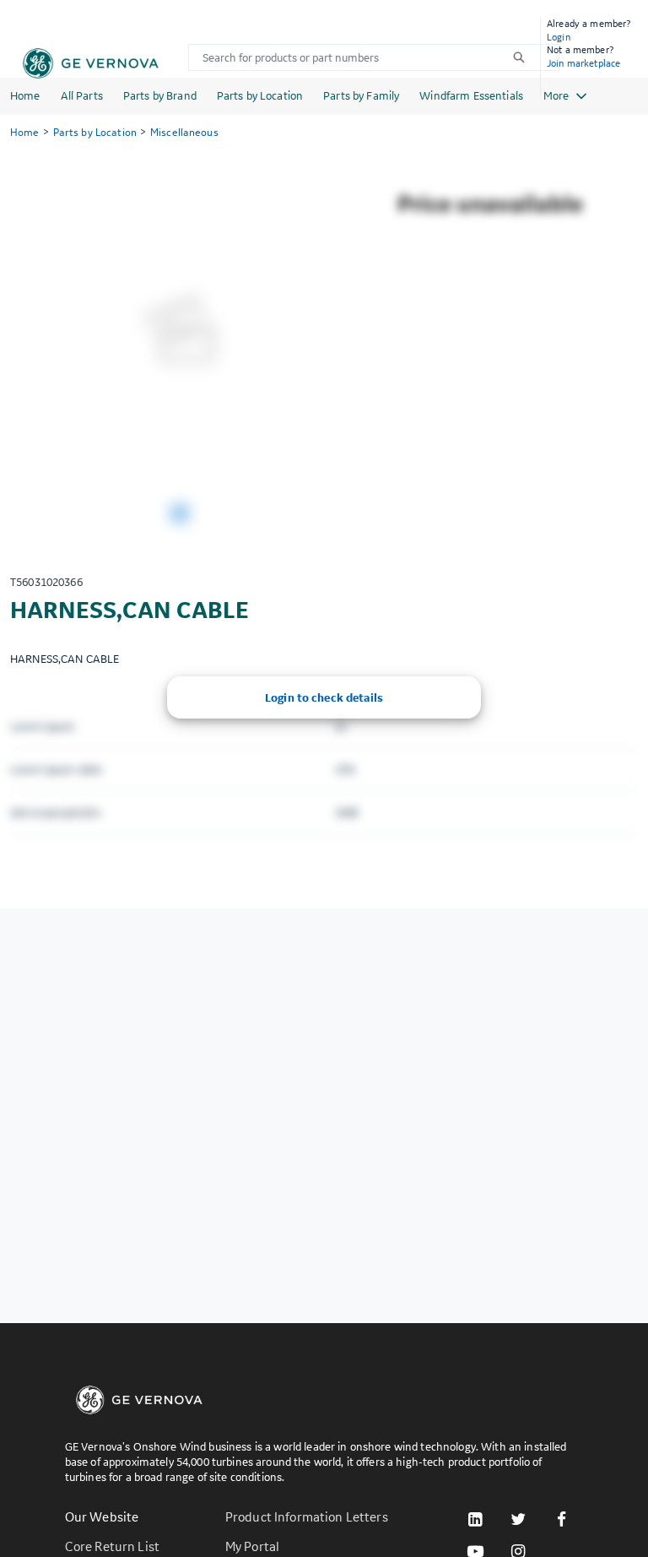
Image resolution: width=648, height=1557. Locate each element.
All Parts (82, 95)
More (556, 95)
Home (25, 95)
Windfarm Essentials (471, 95)
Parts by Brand (160, 95)
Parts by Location (260, 95)
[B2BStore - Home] (91, 63)
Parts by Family (361, 95)
